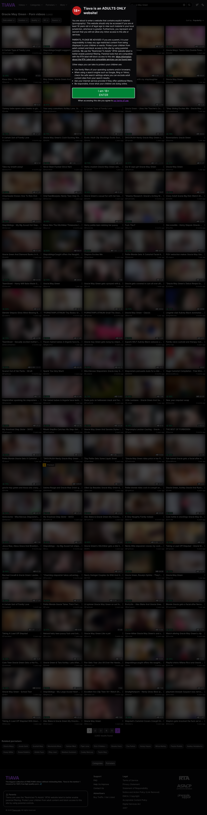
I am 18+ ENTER (103, 93)
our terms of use (120, 100)
